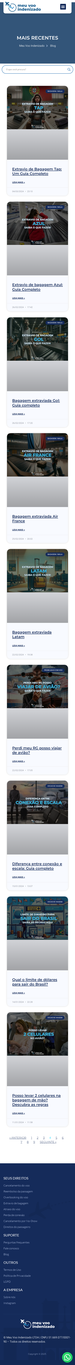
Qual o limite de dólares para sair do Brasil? (34, 981)
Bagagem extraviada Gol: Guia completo (36, 402)
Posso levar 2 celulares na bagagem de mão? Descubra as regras (36, 1100)
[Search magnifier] (69, 69)
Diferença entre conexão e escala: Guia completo (37, 866)
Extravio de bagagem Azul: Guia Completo (37, 287)
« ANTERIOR (17, 1137)
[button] (63, 7)
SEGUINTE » (48, 1142)
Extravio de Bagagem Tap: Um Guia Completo (37, 171)
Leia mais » (18, 182)
